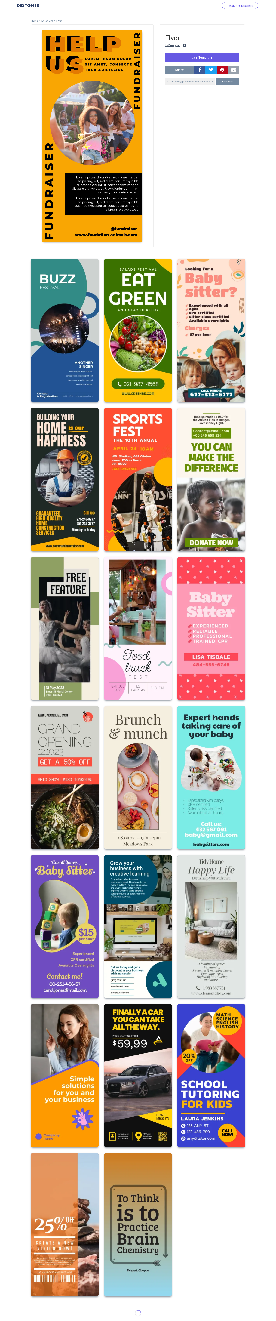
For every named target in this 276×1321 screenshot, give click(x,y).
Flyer (59, 20)
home (34, 20)
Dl (184, 45)
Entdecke (47, 20)
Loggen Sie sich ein (203, 5)
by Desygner (172, 45)
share (179, 70)
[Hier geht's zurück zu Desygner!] (28, 8)
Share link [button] (227, 81)
